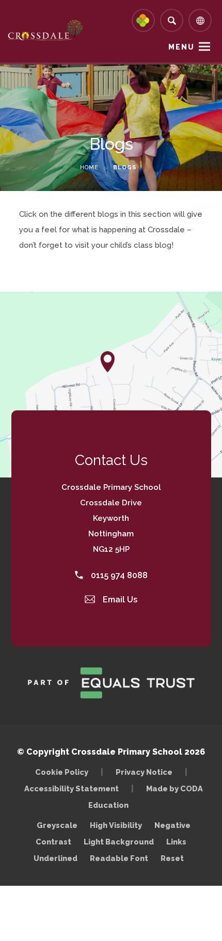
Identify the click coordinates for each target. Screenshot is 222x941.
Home (89, 167)
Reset (172, 858)
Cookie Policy (61, 772)
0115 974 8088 (118, 575)
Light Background (119, 841)
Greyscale (57, 825)
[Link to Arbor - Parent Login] (143, 20)
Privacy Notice (144, 772)
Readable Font (119, 858)
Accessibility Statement (71, 788)
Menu (181, 47)
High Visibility (116, 825)
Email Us (119, 599)
